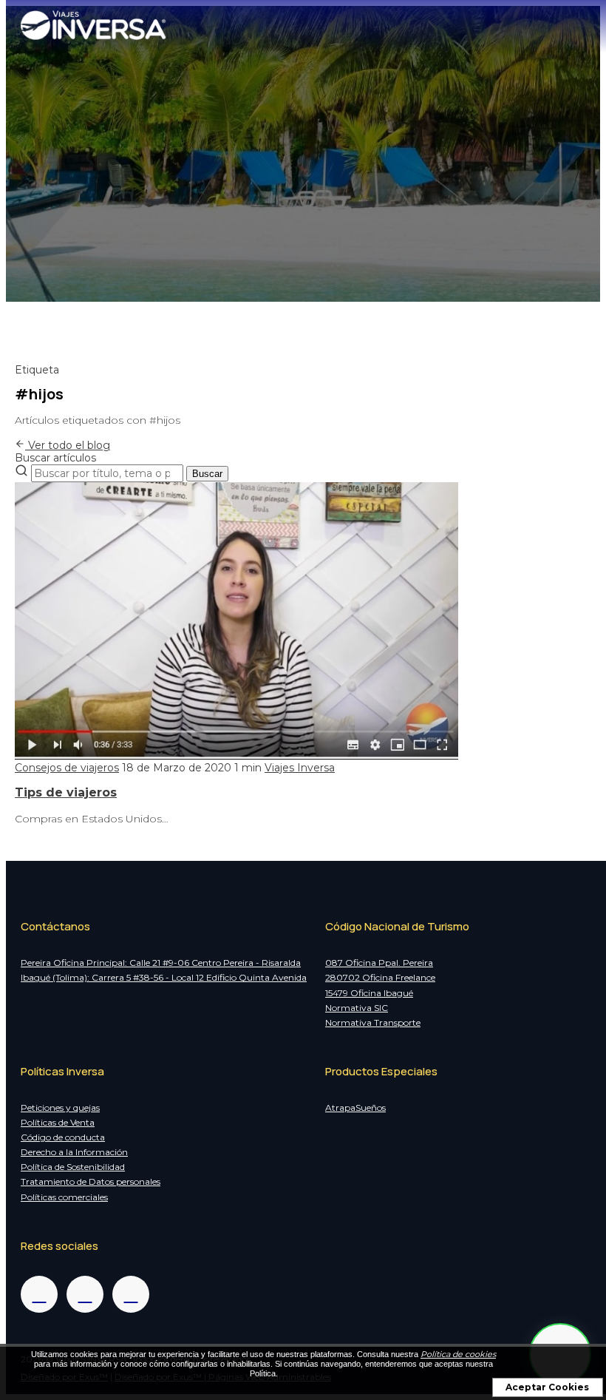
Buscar (207, 473)
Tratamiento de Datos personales (90, 1181)
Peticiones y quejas (60, 1107)
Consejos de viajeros (67, 767)
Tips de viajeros (66, 792)
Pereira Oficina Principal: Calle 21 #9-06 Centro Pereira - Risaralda (161, 962)
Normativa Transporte (373, 1022)
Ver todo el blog (67, 445)
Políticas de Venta (58, 1122)
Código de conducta (63, 1137)
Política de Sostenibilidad (73, 1166)
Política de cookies (458, 1354)
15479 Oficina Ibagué (369, 992)
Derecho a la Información (74, 1151)
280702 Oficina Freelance (380, 977)
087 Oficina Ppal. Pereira (379, 962)
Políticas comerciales (64, 1197)
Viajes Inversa (300, 767)
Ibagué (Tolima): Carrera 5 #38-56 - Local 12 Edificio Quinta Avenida (164, 977)
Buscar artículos (55, 457)
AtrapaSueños (355, 1107)
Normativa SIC (356, 1007)
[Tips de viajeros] (236, 755)
